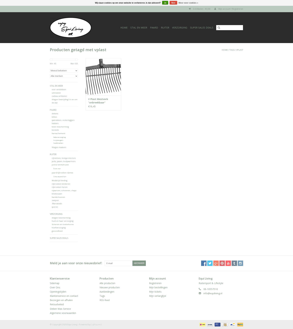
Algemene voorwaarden (63, 313)
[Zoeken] (217, 28)
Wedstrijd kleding (59, 180)
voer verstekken (59, 89)
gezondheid (57, 231)
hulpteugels (58, 140)
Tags (232, 49)
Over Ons (55, 287)
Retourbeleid (57, 304)
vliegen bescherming (61, 217)
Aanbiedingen (107, 291)
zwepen (55, 200)
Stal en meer (138, 27)
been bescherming (60, 126)
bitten (54, 117)
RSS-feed (105, 300)
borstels (55, 130)
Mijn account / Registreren (230, 8)
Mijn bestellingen (158, 287)
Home (124, 27)
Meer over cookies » (188, 3)
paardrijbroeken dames (62, 172)
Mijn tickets (155, 291)
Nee (173, 3)
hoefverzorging (59, 227)
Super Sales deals (201, 27)
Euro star (57, 168)
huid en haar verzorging (62, 221)
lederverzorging (59, 137)
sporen (55, 207)
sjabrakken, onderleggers (63, 120)
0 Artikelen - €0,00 (202, 8)
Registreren (155, 283)
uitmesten (56, 93)
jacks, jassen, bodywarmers (63, 161)
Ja (165, 3)
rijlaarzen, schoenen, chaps (64, 190)
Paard (154, 27)
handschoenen (58, 197)
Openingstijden (58, 291)
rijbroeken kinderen (61, 184)
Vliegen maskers (59, 147)
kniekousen (57, 193)
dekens (55, 113)
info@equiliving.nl (212, 293)
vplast (239, 49)
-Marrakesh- (57, 203)
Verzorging (179, 27)
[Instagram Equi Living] (240, 263)
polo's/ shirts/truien (60, 164)
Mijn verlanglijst (157, 295)
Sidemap (54, 283)
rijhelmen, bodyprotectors (64, 158)
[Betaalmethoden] (202, 324)
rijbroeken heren (59, 187)
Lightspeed (96, 324)
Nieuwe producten (110, 287)
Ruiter (165, 27)
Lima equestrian (59, 176)
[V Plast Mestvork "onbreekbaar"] (103, 76)
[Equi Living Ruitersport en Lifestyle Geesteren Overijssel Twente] (74, 27)
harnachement (58, 133)
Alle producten (107, 283)
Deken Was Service (60, 308)
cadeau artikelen (59, 96)
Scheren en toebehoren (63, 224)
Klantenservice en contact (64, 295)
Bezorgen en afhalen (61, 300)
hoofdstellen (58, 143)
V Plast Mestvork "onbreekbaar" (98, 100)
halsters (55, 123)
